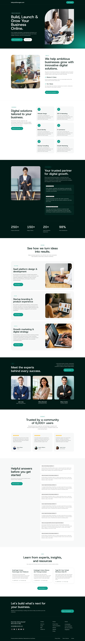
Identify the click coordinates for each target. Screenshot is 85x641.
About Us (42, 624)
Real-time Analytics (68, 627)
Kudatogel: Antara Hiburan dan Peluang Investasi (41, 571)
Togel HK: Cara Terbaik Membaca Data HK (62, 571)
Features (54, 629)
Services (54, 627)
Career (41, 625)
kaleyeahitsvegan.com (17, 2)
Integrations (67, 629)
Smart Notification (68, 625)
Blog (41, 627)
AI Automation (67, 624)
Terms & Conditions (56, 625)
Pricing (54, 631)
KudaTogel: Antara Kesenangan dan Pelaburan (20, 571)
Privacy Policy (55, 624)
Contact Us (42, 629)
